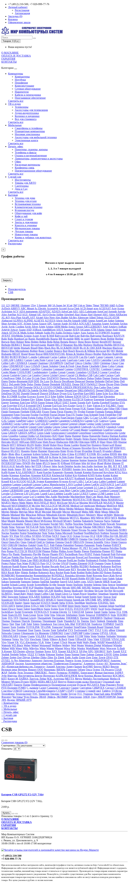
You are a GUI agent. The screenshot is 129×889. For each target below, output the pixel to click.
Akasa (83, 314)
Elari (100, 396)
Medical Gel (76, 505)
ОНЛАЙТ (7, 684)
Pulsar (12, 563)
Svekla (54, 608)
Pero (3, 551)
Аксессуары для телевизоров (31, 110)
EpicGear (25, 402)
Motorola (64, 517)
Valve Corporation (56, 636)
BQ (109, 350)
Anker (111, 320)
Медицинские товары (27, 228)
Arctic (4, 326)
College (5, 369)
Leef (117, 484)
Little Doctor (86, 490)
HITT (13, 445)
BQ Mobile (117, 350)
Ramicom (6, 566)
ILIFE (27, 457)
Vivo (4, 642)
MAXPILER (96, 502)
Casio (81, 360)
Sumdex (93, 605)
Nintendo (66, 530)
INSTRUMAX (106, 460)
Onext (4, 542)
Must (4, 520)
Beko (27, 341)
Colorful (14, 369)
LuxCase (6, 496)
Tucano (46, 630)
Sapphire (54, 581)
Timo (120, 621)
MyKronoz (46, 520)
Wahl (79, 642)
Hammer (76, 435)
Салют (43, 687)
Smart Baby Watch (24, 593)
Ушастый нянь (102, 693)
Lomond (114, 490)
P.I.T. (46, 545)
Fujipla (31, 417)
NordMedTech (92, 533)
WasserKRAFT (113, 642)
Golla (13, 429)
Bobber (34, 350)
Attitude (39, 332)
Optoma (59, 542)
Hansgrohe (95, 435)
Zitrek (61, 657)
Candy (91, 357)
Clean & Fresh (66, 366)
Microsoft (76, 511)
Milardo (5, 514)
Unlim (86, 633)
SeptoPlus (6, 587)
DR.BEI (22, 390)
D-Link (36, 378)
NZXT (55, 536)
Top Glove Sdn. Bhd (64, 624)
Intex (19, 463)
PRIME (15, 560)
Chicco (78, 363)
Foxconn (25, 414)
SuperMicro (37, 608)
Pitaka (119, 551)
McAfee (36, 505)
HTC (123, 448)
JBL (110, 466)
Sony (100, 596)
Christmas (105, 363)
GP (71, 429)
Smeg (122, 593)
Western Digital (93, 645)
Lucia (76, 493)
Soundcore (7, 599)
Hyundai (107, 451)
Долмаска (61, 672)
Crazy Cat (25, 375)
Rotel (89, 575)
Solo (63, 596)
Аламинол (89, 663)
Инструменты (23, 179)
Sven (61, 608)
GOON (48, 429)
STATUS (46, 602)
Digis (117, 384)
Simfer (33, 590)
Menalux (89, 508)
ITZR (38, 466)
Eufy (88, 402)
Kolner (114, 475)
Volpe (48, 642)
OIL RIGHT (121, 536)
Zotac (95, 657)
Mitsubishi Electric (56, 514)
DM (20, 387)
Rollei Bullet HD (94, 572)
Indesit (100, 457)
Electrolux (109, 396)
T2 (69, 611)
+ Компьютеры (9, 703)
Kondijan (6, 478)
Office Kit (108, 536)
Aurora (90, 332)
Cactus (53, 357)
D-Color (26, 378)
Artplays (113, 326)
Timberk (100, 621)
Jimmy (18, 469)
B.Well (50, 335)
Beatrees (95, 338)
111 (3, 305)
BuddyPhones (119, 354)
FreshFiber (111, 414)
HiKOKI (74, 442)
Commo (68, 369)
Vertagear (6, 639)
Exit (54, 405)
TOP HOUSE (83, 624)
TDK (125, 611)
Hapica (105, 435)
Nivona (82, 530)
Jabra (54, 466)
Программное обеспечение (30, 97)
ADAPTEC (44, 311)
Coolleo (53, 372)
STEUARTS (8, 605)
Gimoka (47, 426)
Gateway (104, 420)
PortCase (6, 557)
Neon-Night (99, 523)
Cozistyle (15, 375)
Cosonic (70, 372)
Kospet (54, 478)
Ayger (42, 335)
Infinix (4, 460)
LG (96, 487)
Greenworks (111, 432)
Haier (61, 435)
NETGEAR (32, 527)
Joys (83, 469)
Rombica (117, 572)
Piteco (4, 554)
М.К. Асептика (55, 678)
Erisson (49, 402)
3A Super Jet (59, 305)
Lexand (72, 487)
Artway (14, 329)
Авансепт (36, 660)
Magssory (115, 496)
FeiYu (24, 408)
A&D (112, 305)
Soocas (107, 596)
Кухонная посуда (24, 210)
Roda (67, 572)
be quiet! (85, 338)
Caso (87, 360)
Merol (116, 508)
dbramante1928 (24, 381)
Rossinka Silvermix (75, 575)
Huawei (5, 451)
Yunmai (75, 654)
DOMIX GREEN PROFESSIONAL (73, 387)
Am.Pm (67, 320)
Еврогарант (87, 672)
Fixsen (45, 411)
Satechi (98, 581)
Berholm (6, 344)
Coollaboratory (40, 372)
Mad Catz (91, 496)
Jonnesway (55, 469)
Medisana (101, 505)
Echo (105, 393)
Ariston (50, 326)
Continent (106, 369)
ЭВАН (42, 696)
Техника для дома (25, 198)
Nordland (78, 533)
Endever (88, 399)
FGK (83, 408)
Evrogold (31, 405)
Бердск (98, 666)
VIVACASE (118, 639)
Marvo (14, 502)
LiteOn (75, 490)
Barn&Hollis (43, 338)
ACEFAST (105, 308)
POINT (88, 554)
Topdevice (96, 624)
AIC (39, 314)
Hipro (109, 442)
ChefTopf (69, 363)
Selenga (97, 584)
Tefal (46, 615)
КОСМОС (119, 675)
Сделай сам (14, 176)
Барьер (78, 666)
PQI (111, 557)
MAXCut (73, 502)
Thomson (16, 621)
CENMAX (21, 363)
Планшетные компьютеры (30, 131)
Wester (80, 645)
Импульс (12, 675)
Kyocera (63, 481)
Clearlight (94, 366)
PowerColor (56, 557)
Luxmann (17, 496)
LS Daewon (16, 493)
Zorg (88, 657)
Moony (25, 517)
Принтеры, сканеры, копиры (31, 149)
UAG (105, 630)
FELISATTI (34, 408)
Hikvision (84, 442)
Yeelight (14, 654)
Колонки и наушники (27, 116)
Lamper (121, 481)
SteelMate (79, 602)
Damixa (115, 378)
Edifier (60, 396)
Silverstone (7, 590)
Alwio (59, 320)
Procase (62, 560)
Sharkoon (49, 587)
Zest (19, 657)
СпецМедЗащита (45, 690)
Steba (62, 602)
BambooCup (21, 338)
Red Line (65, 566)
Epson (41, 402)
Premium (118, 557)
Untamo (95, 633)
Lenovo (47, 487)
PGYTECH (20, 551)
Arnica (71, 326)
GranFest (108, 429)
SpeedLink (78, 599)
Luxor (26, 496)
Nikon (109, 527)
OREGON (78, 542)
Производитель (17, 289)
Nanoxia (98, 520)
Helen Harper (89, 439)
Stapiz (26, 602)
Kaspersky (58, 472)
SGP (31, 587)
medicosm (89, 505)
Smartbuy (92, 593)
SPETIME (90, 599)
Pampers (79, 545)
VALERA (40, 636)
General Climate (77, 423)
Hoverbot (86, 448)
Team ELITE (15, 615)
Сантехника (22, 185)
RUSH (65, 578)
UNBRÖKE (56, 633)
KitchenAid (58, 475)
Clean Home (81, 366)
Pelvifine (114, 548)
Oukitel (32, 545)
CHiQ (96, 363)
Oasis (63, 536)
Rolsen (108, 572)
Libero (110, 487)
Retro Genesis (49, 569)
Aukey (76, 332)
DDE (36, 381)
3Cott (69, 305)
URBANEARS (9, 636)
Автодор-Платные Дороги (58, 660)
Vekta (87, 636)
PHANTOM (34, 551)
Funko (56, 417)
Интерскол (49, 675)
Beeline (119, 338)
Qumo (107, 563)
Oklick (19, 539)
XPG (91, 651)
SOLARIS (34, 596)
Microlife (57, 511)
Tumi (53, 630)
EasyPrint (78, 393)
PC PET (83, 548)
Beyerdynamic (38, 344)
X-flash (121, 648)
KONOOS (35, 478)
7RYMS (104, 305)
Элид (94, 696)
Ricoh (11, 572)
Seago (69, 584)
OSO (4, 545)
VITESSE (105, 639)
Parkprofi (29, 548)
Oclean (76, 536)
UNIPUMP (76, 633)
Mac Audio (51, 496)
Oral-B (68, 542)
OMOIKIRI (61, 539)
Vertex (15, 639)
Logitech (104, 490)
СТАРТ (70, 690)
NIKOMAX (98, 527)
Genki (98, 423)
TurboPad (62, 630)
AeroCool (102, 311)
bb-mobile (68, 338)
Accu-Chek (73, 308)
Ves (22, 639)
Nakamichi (87, 520)
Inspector (92, 460)
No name (92, 530)
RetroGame (64, 569)
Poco (81, 554)
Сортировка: (8, 745)
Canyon (118, 357)
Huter (63, 451)
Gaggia (112, 417)
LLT (96, 490)
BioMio (108, 344)
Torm (13, 627)
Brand (24, 354)
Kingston (36, 475)
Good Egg (22, 429)
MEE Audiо (14, 508)
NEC (61, 523)
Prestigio (6, 560)
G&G (86, 417)
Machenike (64, 496)
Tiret (11, 624)
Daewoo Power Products (73, 378)
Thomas (5, 621)
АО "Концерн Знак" (115, 663)
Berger (95, 341)
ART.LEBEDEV (93, 326)
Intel (124, 460)
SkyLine (98, 590)
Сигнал (109, 687)
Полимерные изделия (63, 684)
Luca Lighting (55, 493)
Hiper (103, 442)
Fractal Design (57, 414)
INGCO (26, 460)
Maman (48, 499)
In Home (53, 457)
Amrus (91, 320)
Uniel (67, 633)
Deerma (90, 381)
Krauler (99, 478)
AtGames (85, 329)
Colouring (46, 369)
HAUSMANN (29, 439)
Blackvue (118, 347)
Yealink (5, 654)
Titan (17, 624)
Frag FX (70, 414)
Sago (105, 578)
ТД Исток (116, 690)
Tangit (97, 611)
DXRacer (54, 393)
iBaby (4, 454)
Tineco (5, 624)
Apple (64, 323)
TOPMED (108, 624)
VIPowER (80, 639)
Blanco (5, 350)
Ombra (50, 539)
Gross (4, 435)
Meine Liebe (51, 508)
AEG (75, 311)
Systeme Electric (58, 611)
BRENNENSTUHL (54, 354)
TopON (119, 624)
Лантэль (34, 678)
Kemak (78, 472)
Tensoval (90, 615)
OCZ (92, 536)
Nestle (4, 527)
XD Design (19, 651)
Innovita (44, 460)
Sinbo (40, 590)
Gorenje (64, 429)
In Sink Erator (66, 457)
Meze (31, 511)
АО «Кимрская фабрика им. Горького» (23, 666)
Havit (40, 439)
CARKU (19, 360)
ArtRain (122, 326)
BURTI (14, 357)
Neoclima (78, 523)
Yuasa (67, 654)
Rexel (112, 569)
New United (67, 527)
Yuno (83, 654)
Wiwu (67, 648)
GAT (96, 420)
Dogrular (28, 387)
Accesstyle (52, 308)
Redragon (106, 566)
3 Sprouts (42, 305)
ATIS (93, 329)
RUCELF (45, 578)
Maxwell (6, 505)
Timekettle (111, 621)
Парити (18, 684)
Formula (99, 411)
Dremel (100, 390)
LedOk (95, 484)
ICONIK (91, 454)
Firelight (24, 411)
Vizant (10, 642)
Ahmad (32, 314)
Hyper (77, 451)
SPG (99, 599)
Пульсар (81, 684)
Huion (34, 451)
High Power (49, 442)
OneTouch (121, 539)
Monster (5, 517)
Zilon (50, 657)
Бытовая (13, 195)
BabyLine (74, 335)
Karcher (47, 472)
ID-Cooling (103, 454)
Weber (27, 645)
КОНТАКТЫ (9, 61)
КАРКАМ (62, 675)
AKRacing (121, 314)
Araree (105, 323)
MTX (114, 517)
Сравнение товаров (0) (14, 742)
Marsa (104, 499)
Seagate (61, 584)
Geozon (5, 426)
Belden (35, 341)
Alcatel (39, 317)
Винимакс (50, 669)
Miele (98, 511)
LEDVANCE (107, 484)
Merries (5, 511)
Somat (78, 596)
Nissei (74, 530)
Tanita (104, 611)
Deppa (75, 384)
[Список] (2, 740)
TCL (118, 611)
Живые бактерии (104, 672)
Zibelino (35, 657)
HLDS (30, 445)
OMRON (73, 539)
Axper (35, 335)
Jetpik (11, 469)
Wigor (18, 648)
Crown (62, 375)
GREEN (12, 432)
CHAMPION (56, 363)
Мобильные (15, 125)
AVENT (5, 335)
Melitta (70, 508)
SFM (25, 587)
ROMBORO (8, 575)
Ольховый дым (111, 681)
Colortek (24, 369)
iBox (17, 454)
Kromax (107, 478)
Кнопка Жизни (93, 675)
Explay (72, 405)
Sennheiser (122, 584)
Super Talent (23, 608)
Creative (36, 375)
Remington (28, 569)
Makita (13, 499)
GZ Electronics (43, 435)
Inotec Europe (61, 460)
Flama (53, 411)
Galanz (11, 420)
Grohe (122, 432)
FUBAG (6, 417)
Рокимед (111, 684)
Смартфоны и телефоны (28, 128)
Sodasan (23, 596)
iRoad (100, 463)
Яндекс (11, 699)
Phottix (77, 551)
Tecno (40, 615)
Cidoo (4, 366)
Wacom (72, 642)
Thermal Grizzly (28, 618)
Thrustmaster (49, 621)
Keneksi (87, 472)
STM (48, 605)
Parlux (37, 548)
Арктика (61, 666)
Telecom (60, 615)
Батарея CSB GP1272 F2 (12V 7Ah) (22, 794)
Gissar (64, 426)
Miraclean (31, 514)
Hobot (53, 445)
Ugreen (16, 633)
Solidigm (45, 596)
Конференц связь (24, 167)
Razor (38, 566)
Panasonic (89, 545)
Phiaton (46, 551)
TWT (91, 630)
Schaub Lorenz (18, 584)
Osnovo (122, 542)
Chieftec (87, 363)
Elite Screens (64, 399)
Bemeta (64, 341)
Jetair (4, 469)
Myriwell (58, 520)
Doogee (5, 390)
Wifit (12, 648)
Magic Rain (103, 496)
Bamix (31, 338)
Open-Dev (14, 542)
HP (111, 448)
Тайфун (106, 690)
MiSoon (41, 514)
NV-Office (25, 536)
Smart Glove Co (63, 593)
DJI (15, 387)
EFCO (85, 396)
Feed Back (14, 408)
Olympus (41, 539)
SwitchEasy (7, 611)
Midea (85, 511)
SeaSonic (78, 584)
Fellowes (47, 408)
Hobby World (42, 445)
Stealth (54, 602)
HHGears (24, 442)
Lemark (38, 487)
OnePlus (110, 539)
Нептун (62, 681)
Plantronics (26, 554)
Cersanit (32, 363)
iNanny (79, 457)
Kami (39, 472)
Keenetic (69, 472)
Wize (73, 648)
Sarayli (63, 581)
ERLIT (58, 402)
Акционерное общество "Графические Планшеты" (54, 663)
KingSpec (25, 475)
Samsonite (14, 581)
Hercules (6, 442)
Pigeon (85, 551)
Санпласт (64, 687)
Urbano (23, 636)
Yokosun (50, 654)
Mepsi (98, 508)
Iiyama (19, 457)
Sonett (85, 596)
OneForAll (99, 539)
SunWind (120, 605)
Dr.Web (43, 390)
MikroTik (114, 511)
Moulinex (85, 517)
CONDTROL (81, 369)
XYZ (123, 651)
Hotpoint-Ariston (52, 448)
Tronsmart (21, 630)
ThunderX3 (70, 621)
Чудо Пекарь (31, 696)
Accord (63, 308)
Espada (81, 402)
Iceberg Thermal (50, 454)
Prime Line (26, 560)
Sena (104, 584)
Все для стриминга (25, 119)
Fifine (112, 408)
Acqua (120, 308)
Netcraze (20, 527)
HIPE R (94, 442)
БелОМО (88, 666)
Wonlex (81, 648)
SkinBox (58, 590)
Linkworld (44, 490)
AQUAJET (85, 323)
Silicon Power (117, 587)
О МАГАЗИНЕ (10, 52)
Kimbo (5, 475)
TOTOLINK (33, 627)
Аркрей (50, 666)
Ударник (88, 693)
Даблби (12, 672)
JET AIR (122, 466)
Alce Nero (49, 317)
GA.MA (103, 417)
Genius (90, 423)
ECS (47, 396)
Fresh (101, 414)
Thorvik (25, 621)
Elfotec (39, 399)
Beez (13, 341)
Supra (47, 608)
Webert (35, 645)
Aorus (35, 323)
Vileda (45, 639)
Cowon (5, 375)
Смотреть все (15, 100)
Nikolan (87, 527)
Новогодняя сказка (78, 681)
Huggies (25, 451)
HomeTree (85, 445)
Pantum (107, 545)
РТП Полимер (9, 687)
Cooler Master (8, 372)
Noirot (23, 533)
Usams (31, 636)
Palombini (68, 545)
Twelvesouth (80, 630)
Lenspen (56, 487)
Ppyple (104, 557)
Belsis (56, 341)
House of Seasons (71, 448)
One (90, 539)
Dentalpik (55, 384)
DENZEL (66, 384)
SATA (90, 581)
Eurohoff (105, 402)
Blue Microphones (19, 350)
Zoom (82, 657)
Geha (32, 423)
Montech (15, 517)
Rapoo (23, 566)
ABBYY (15, 308)
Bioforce (88, 344)
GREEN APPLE (27, 432)
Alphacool (6, 320)
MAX (53, 502)
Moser (55, 517)
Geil (37, 423)
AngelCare (101, 320)
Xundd (116, 651)
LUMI (101, 493)
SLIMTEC (7, 593)
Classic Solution (49, 366)
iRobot (107, 463)
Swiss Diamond (113, 608)
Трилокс (55, 693)
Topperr (5, 627)
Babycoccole (62, 335)
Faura (120, 405)
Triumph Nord (111, 627)
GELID (44, 423)
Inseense (74, 460)
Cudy (117, 375)
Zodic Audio (71, 657)
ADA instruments (28, 311)
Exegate (47, 405)
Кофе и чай (21, 216)
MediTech (111, 505)
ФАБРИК (116, 693)
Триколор (43, 693)
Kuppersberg (52, 481)
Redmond (95, 566)
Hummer (42, 451)
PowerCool (82, 557)
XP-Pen (83, 651)
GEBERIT (7, 423)
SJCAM (48, 590)
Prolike (81, 560)
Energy (5, 402)
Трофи (64, 693)
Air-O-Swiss (49, 314)
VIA (26, 639)
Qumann (99, 563)
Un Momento (42, 633)
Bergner (117, 341)
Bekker (20, 341)
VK (17, 642)
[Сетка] (6, 740)
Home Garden (71, 445)
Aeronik (112, 311)
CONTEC (94, 369)
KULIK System (35, 481)
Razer (31, 566)
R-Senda (116, 563)
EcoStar (22, 396)
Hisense (122, 442)
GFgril (13, 426)
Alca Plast (15, 317)
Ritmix (24, 572)
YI (36, 654)
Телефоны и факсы (25, 152)
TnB (23, 624)
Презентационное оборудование (33, 170)
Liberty (118, 487)
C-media (32, 357)
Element (25, 399)
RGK (119, 569)
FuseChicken (68, 417)
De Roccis (55, 381)
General (63, 423)
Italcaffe (20, 466)
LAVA (69, 484)
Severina (17, 587)
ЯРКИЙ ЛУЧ (23, 699)
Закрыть (7, 280)
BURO (5, 357)
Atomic (122, 329)
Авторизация (22, 13)
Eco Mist (113, 393)
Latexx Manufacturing (53, 484)
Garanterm (64, 420)
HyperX (97, 451)
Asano (22, 329)
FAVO (4, 408)
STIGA (35, 605)
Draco (51, 390)
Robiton (33, 572)
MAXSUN (109, 502)
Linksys (34, 490)
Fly (75, 411)
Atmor (108, 329)
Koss (61, 478)
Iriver (93, 463)
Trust (30, 630)
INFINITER (120, 457)
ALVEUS (50, 320)
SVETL (69, 608)
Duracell (34, 393)
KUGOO (21, 481)
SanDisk (44, 581)
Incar (86, 457)
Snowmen (13, 596)
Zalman (90, 654)
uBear (112, 630)
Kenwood (97, 472)
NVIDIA (36, 536)
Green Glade (43, 432)
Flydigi (81, 411)
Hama (68, 435)
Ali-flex (73, 317)
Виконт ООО (35, 669)
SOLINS (55, 596)
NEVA (56, 527)
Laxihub (78, 484)
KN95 (91, 475)
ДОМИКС (74, 672)
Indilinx (108, 457)
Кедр (81, 675)
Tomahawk (46, 624)
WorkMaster (92, 648)
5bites (89, 305)
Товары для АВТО (25, 182)
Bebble (111, 338)
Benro (87, 341)
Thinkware (119, 618)
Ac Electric (40, 308)
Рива (102, 684)
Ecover (40, 396)
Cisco (27, 366)
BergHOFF (106, 341)
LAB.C (80, 481)
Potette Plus (18, 557)
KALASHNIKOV (26, 472)
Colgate (119, 366)
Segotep (88, 584)
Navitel (54, 523)
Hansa (85, 435)
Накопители (22, 91)
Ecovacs (31, 396)
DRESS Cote (111, 390)
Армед (70, 666)
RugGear (56, 578)
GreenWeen (98, 432)
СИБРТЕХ (98, 687)
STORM (62, 605)
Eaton (99, 393)
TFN (15, 618)
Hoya (95, 448)
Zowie (102, 657)
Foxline (35, 414)
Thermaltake (58, 618)
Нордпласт (96, 681)
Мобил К (115, 678)
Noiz (44, 533)
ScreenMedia (42, 584)
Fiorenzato (14, 411)
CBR (122, 360)
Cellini (4, 363)
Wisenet (59, 648)
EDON (78, 396)
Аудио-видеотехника (27, 113)
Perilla (123, 548)
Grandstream (95, 429)
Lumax (93, 493)
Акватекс (115, 660)
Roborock (43, 572)
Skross (67, 590)
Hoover (5, 448)
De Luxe (44, 381)
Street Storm (74, 605)
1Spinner (25, 305)
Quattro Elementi (78, 563)
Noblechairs (111, 530)
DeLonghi (14, 384)
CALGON (72, 357)
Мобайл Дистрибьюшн (96, 678)
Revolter (81, 569)
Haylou (48, 439)
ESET (65, 402)
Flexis (60, 411)
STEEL (70, 602)
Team (4, 615)
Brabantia (6, 354)
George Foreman (111, 423)
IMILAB (43, 457)
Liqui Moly (65, 490)
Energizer (110, 399)
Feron (68, 408)
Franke (79, 414)
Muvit (36, 520)
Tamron (89, 611)
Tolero (36, 624)
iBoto (11, 454)
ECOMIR (12, 396)
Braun (31, 354)
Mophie (47, 517)
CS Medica (81, 375)
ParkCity (6, 548)
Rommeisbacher (24, 575)
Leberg (87, 484)
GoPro (55, 429)
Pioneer (106, 551)
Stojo (54, 605)
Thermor (84, 618)
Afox (4, 314)
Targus (112, 611)
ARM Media (61, 326)
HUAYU (15, 451)
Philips (54, 551)
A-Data (120, 305)
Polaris (96, 554)
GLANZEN (98, 426)
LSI (26, 493)
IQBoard (65, 463)
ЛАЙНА (24, 678)
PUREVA (34, 563)
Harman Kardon (118, 435)
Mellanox (79, 508)
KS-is (13, 481)
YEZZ (30, 654)
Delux (30, 384)
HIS (115, 442)
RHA (4, 572)
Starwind (35, 602)
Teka (52, 615)
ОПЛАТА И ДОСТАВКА (16, 55)
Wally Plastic (90, 642)
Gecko (17, 423)
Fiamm (90, 408)
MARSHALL (115, 499)
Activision (6, 311)
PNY (61, 554)
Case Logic (60, 360)
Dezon (101, 384)
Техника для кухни (26, 201)
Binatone (68, 344)
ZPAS (109, 657)
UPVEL (104, 633)
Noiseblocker (34, 533)
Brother (97, 354)
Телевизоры (21, 107)
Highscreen (62, 442)
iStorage (116, 463)
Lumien (109, 493)
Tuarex (37, 630)
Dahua (90, 378)
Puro (42, 563)
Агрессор (87, 660)
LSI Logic (34, 493)
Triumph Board (95, 627)
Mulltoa (122, 517)
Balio (4, 338)
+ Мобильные (9, 709)
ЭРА (3, 699)
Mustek (11, 520)
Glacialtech (74, 426)
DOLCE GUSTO (43, 387)
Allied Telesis (96, 317)
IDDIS (113, 454)
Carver (49, 360)
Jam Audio (87, 466)
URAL (113, 633)
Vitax (90, 639)
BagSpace (107, 335)
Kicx (124, 472)
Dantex (124, 378)
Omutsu (83, 539)
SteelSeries (91, 602)
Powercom (69, 557)
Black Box (50, 347)
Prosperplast (114, 560)
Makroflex (37, 499)
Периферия (21, 82)
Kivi (75, 475)
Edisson (69, 396)
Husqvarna (54, 451)
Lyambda (40, 496)
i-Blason (116, 451)
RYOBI (90, 578)
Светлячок (86, 687)
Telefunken (72, 615)
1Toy (33, 305)
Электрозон (75, 696)
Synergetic (27, 611)
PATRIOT (55, 548)
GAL (4, 420)
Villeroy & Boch (58, 639)
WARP (101, 642)
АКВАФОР (7, 663)
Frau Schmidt (91, 414)
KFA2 (118, 472)
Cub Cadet (99, 375)
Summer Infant (106, 605)
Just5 (101, 469)
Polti (113, 554)
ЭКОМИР (62, 696)
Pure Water (22, 563)
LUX (117, 493)
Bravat (39, 354)
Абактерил (24, 660)
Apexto (57, 323)
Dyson (63, 393)
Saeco (98, 578)
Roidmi (81, 572)
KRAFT (69, 478)
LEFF (123, 484)
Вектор (115, 666)
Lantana (16, 484)
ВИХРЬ (60, 669)
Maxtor (120, 502)
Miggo (104, 511)
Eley (32, 399)
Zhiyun (26, 657)
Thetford (108, 618)
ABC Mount (27, 308)
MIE (91, 511)
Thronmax (36, 621)
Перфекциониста (41, 684)
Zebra (116, 654)
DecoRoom (68, 381)
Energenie (99, 399)
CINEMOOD (16, 366)
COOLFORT (24, 372)
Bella (50, 341)
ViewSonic (35, 639)
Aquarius (96, 323)
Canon (99, 357)
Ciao (121, 363)
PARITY (116, 545)
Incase (92, 457)
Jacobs (77, 466)
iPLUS (46, 463)
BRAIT (16, 354)
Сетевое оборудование (28, 88)
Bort (65, 350)
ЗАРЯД (119, 672)
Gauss (113, 420)
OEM (99, 536)
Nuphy (5, 536)
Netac (12, 527)
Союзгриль (29, 690)
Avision (28, 335)
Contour (116, 369)
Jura (96, 469)
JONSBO (67, 469)
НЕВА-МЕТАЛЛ (47, 681)
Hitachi (5, 445)
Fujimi (23, 417)
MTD (107, 517)
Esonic (73, 402)
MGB (38, 511)
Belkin (42, 341)
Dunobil (25, 393)
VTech (63, 642)
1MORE (15, 305)
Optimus (50, 542)
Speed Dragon (64, 599)
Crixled (54, 375)
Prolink (103, 560)
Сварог (75, 687)
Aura (83, 332)
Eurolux (114, 402)
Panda (99, 545)
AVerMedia (17, 335)
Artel (105, 326)
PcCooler (94, 548)
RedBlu (75, 566)
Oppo (23, 542)
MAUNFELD (41, 502)
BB (60, 338)
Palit (52, 545)
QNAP (64, 563)
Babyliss (85, 335)
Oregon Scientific (94, 542)
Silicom (105, 587)
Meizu (62, 508)
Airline (59, 314)
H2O (55, 435)
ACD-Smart (86, 308)
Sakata (118, 578)
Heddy (69, 439)
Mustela (20, 520)
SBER (106, 581)
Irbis (83, 463)
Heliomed (103, 439)
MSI (93, 517)
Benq (81, 341)
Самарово (52, 687)
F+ (84, 405)
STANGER (7, 602)
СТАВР (60, 690)
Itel (33, 466)
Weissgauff (45, 645)
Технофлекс (8, 693)
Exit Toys (62, 405)
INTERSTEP (8, 463)
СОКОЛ (17, 690)
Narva (107, 520)
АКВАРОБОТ (101, 660)
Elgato (47, 399)
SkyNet (108, 590)
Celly (12, 363)
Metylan (23, 511)
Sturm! (85, 605)
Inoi (51, 460)
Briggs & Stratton (75, 354)
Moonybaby (35, 517)
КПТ (4, 678)
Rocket (59, 572)
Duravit (44, 393)
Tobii (29, 624)
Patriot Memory (70, 548)
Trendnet (68, 627)
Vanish (70, 636)
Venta (94, 636)
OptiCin (40, 542)
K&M (113, 469)
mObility (108, 514)
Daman (106, 378)
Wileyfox (34, 648)
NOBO (123, 530)
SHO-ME (76, 587)
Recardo (54, 566)
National (115, 520)
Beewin (5, 341)
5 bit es (81, 305)
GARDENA (77, 420)
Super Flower (8, 608)
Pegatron (104, 548)
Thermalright (44, 618)
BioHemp (98, 344)
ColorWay (35, 369)
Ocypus (85, 536)
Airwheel (69, 314)
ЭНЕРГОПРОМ (106, 696)
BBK (77, 338)
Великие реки (9, 669)
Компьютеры (15, 73)
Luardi (43, 493)
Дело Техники (25, 672)
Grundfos (13, 435)
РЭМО (22, 687)
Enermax (14, 402)
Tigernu (85, 621)
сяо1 (98, 690)
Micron (66, 511)
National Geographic (12, 523)
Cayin (115, 360)
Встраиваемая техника (28, 204)
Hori (12, 448)
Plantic (16, 554)
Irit (88, 463)
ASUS (59, 329)
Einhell (94, 396)
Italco (28, 466)
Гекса (89, 669)
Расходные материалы (27, 164)
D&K (18, 378)
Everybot (12, 405)
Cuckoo (109, 375)
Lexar (80, 487)
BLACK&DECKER (67, 347)
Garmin (88, 420)
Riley (17, 572)
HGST (15, 442)
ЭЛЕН (86, 696)
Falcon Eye (99, 405)
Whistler (117, 645)
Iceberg (37, 454)
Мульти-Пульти (20, 681)
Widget (5, 648)
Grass (4, 432)
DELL (4, 384)
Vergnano (121, 636)
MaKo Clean (25, 499)
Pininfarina (95, 551)
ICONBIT (80, 454)
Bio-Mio (78, 344)
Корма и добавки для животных (33, 237)
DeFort (109, 381)
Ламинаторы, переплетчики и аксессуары (39, 158)
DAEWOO (53, 378)
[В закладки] (13, 813)
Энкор (120, 696)
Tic (78, 621)
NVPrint (46, 536)
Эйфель (51, 696)
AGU (25, 314)
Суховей (90, 690)
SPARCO (51, 599)
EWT (39, 405)
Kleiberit (82, 475)
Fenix (55, 408)
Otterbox (22, 545)
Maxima (83, 502)
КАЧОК (72, 675)
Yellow (23, 654)
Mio (23, 514)
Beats (103, 338)
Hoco (60, 445)
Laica (95, 481)
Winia (42, 648)
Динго (52, 672)
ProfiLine (72, 560)
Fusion (78, 417)
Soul (114, 596)
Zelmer (5, 657)
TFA (10, 618)
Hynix (70, 451)
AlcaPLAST (28, 317)
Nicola (78, 527)
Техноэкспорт (24, 693)
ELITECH (77, 399)
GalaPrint (21, 420)
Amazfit (76, 320)
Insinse (83, 460)
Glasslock (111, 426)
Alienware (83, 317)
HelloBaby (114, 439)
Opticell (31, 542)
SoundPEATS (37, 599)
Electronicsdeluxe (10, 399)
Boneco (58, 350)
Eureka (95, 402)
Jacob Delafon (65, 466)
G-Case (94, 417)
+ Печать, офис (10, 712)
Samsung (26, 581)
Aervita (121, 311)
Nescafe (110, 523)
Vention (101, 636)
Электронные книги (26, 140)
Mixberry (91, 514)
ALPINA (18, 320)
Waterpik (6, 645)
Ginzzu (56, 426)
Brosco (89, 354)
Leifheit (30, 487)
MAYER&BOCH (21, 505)
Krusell (5, 481)
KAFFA (121, 469)
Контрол (107, 675)
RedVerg (116, 566)
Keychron (108, 472)
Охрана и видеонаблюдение (31, 155)
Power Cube (31, 557)
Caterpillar (106, 360)
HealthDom (58, 439)
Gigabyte (23, 426)
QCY (49, 563)
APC (49, 323)
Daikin (98, 378)
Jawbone (98, 466)
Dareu (4, 381)
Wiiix (25, 648)
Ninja (57, 530)
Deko (116, 381)
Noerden (14, 533)
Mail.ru (5, 499)
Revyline (91, 569)
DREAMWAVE (86, 390)
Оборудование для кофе (28, 213)
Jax (105, 466)
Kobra (98, 475)
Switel (18, 611)
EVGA (21, 405)
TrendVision (80, 627)
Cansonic (109, 357)
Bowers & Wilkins (85, 350)
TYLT (98, 630)
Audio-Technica (63, 332)
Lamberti (111, 481)
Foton (17, 414)
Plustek (54, 554)
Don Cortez (113, 387)
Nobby (101, 530)
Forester (90, 411)
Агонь (77, 660)
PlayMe (37, 554)
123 (8, 305)
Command (58, 369)
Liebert (5, 490)
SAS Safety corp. (77, 581)
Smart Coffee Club (44, 593)
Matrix (29, 502)
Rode (73, 572)
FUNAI (48, 417)
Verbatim (111, 636)
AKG (105, 314)
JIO (24, 469)
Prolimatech (92, 560)
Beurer (26, 344)
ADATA (56, 311)
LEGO (5, 487)
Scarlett (5, 584)
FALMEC (111, 405)
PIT (113, 551)
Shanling (39, 587)
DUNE (16, 393)
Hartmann (14, 439)
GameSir (53, 420)
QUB (91, 563)
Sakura (5, 581)
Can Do (83, 357)
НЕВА (33, 681)
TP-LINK (45, 627)
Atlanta (100, 329)
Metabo (14, 511)
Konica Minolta (20, 478)
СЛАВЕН (120, 687)
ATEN (75, 329)
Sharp (58, 587)
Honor (118, 445)
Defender (100, 381)
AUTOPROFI (102, 332)
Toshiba (21, 627)
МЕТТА (69, 678)
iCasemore (26, 454)
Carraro (28, 360)
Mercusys (107, 508)
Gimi (40, 426)
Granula (117, 429)
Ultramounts (27, 633)
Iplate (39, 463)
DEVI (83, 384)
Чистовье (17, 696)
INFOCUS (15, 460)
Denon (45, 384)
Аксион (19, 663)
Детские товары (24, 231)
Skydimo (89, 590)
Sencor (111, 584)
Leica (22, 487)
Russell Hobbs (77, 578)
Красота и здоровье (26, 225)
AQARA (73, 323)
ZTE (115, 657)
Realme (46, 566)
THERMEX (72, 618)
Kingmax (14, 475)
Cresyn (45, 375)
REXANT (102, 569)
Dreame (59, 390)
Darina (12, 381)
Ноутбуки (20, 79)
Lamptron (6, 484)
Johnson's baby (40, 469)
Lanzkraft (27, 484)
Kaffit (4, 472)
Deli (122, 381)
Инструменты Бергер (30, 675)
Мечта (78, 678)
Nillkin (13, 530)
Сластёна (6, 690)
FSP (119, 414)
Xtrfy (109, 651)
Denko (37, 384)
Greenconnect (58, 432)
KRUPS (117, 478)
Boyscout (101, 350)
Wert (73, 645)
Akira (112, 314)
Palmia (58, 545)
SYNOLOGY (41, 611)
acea (96, 308)
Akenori (97, 314)
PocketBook (71, 554)
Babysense (96, 335)
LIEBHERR (16, 490)
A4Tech (5, 308)
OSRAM (12, 545)
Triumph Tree (8, 630)
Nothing (104, 533)
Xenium (39, 651)
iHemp (11, 457)
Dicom (109, 384)
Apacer (43, 323)
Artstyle (5, 329)
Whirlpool (107, 645)
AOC (20, 323)
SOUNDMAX (21, 599)
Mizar (100, 514)
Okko (12, 539)
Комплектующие (24, 85)
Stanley (19, 602)
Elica (54, 399)
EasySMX (89, 393)
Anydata (11, 323)
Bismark (25, 347)
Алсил (99, 663)
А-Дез (14, 660)
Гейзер (81, 669)
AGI (19, 314)
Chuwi (114, 363)
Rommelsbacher (42, 575)
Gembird (54, 423)
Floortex (68, 411)
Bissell (34, 347)
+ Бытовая (7, 718)
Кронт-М (13, 678)
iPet (33, 463)
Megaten (39, 508)
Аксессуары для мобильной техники (36, 137)
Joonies (77, 469)
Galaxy (30, 420)
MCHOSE (64, 505)
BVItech (23, 357)
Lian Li (102, 487)
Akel (90, 314)
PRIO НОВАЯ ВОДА (45, 560)
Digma (124, 384)
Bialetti (51, 344)
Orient (114, 542)
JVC (107, 469)
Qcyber (56, 563)
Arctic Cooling (16, 326)
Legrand (13, 487)
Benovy (73, 341)
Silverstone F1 (21, 590)
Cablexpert (44, 357)
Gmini (120, 426)
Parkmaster (17, 548)
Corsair (62, 372)
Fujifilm (15, 417)
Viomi (71, 639)
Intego (118, 460)
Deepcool (80, 381)
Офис (18, 161)
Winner (50, 648)
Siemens (96, 587)
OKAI (4, 539)
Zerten (13, 657)
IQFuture (76, 463)
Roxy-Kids (109, 575)
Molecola (119, 514)
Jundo (90, 469)
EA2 (69, 393)
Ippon (54, 463)
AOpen (27, 323)
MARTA (6, 502)
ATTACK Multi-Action (21, 332)
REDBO (84, 566)
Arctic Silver (31, 326)
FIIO (118, 408)
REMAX (6, 569)
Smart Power (80, 593)
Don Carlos (100, 387)
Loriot (122, 490)
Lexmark (88, 487)
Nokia (51, 533)
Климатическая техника (28, 207)
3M (75, 305)
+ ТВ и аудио (8, 706)
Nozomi (114, 533)
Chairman (42, 363)
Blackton (107, 347)
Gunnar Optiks (27, 435)
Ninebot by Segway (27, 530)
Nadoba (77, 520)
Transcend (57, 627)
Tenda (81, 615)
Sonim (93, 596)
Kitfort (68, 475)
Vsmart (55, 642)
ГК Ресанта (107, 669)
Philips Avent (66, 551)
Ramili (15, 566)
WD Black (17, 645)
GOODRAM (36, 429)
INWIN (26, 463)
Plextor (46, 554)
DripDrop (6, 393)
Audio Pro (49, 332)
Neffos (68, 523)
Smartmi (113, 593)
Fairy (89, 405)
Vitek (96, 639)
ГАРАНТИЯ (8, 58)
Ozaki (40, 545)
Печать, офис (15, 146)
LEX (64, 487)
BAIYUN (119, 335)
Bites (41, 347)
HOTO (38, 448)
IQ (58, 463)
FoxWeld (44, 414)
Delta (23, 384)
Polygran (121, 554)
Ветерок (22, 669)
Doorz (13, 390)
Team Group (29, 615)
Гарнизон (71, 669)
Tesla (113, 615)
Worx (102, 648)
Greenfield (72, 432)
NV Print (14, 536)
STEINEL (103, 602)
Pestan (10, 551)
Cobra (111, 366)
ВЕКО (106, 666)
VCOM (79, 636)
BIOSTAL (118, 344)
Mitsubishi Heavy (76, 514)
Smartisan (103, 593)
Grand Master (80, 429)
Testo (4, 618)
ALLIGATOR (111, 317)
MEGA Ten (28, 508)
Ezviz (79, 405)
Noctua (5, 533)
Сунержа (80, 690)
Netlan (49, 527)
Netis (42, 527)
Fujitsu (39, 417)
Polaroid (105, 554)
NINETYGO (46, 530)
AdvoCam (66, 311)
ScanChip (115, 581)
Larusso (37, 484)
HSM (117, 448)
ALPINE (28, 320)
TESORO (122, 615)
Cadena (62, 357)
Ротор (120, 684)
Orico (107, 542)
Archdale (114, 323)
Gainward (122, 417)
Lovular (5, 493)
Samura (35, 581)
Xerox (47, 651)
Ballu (10, 338)
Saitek (111, 578)
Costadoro (81, 372)
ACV (16, 311)
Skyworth (118, 590)
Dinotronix (7, 387)
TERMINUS (103, 615)
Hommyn (97, 445)
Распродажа (15, 243)
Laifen (102, 481)
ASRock (36, 329)
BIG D (59, 344)
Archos (123, 323)
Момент (6, 681)
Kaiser (11, 472)
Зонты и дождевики (26, 222)
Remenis (16, 569)
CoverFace (114, 372)
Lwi (32, 496)
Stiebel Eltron (23, 605)
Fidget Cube (101, 408)
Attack (4, 332)
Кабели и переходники (28, 94)
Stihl (41, 605)
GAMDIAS (41, 420)
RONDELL (58, 575)
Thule (60, 621)
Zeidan (123, 654)
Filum (124, 408)
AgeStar (11, 314)
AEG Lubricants (88, 311)
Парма (26, 684)
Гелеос (96, 669)
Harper (5, 439)
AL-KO (5, 317)
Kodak (106, 475)
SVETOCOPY (82, 608)
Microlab (46, 511)
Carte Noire (39, 360)
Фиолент (6, 696)
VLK (41, 642)
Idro (120, 454)
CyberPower (8, 378)
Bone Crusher (45, 350)
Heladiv (77, 439)
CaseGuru (72, 360)
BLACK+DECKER (91, 347)
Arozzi (79, 326)
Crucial (70, 375)
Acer (114, 308)
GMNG (5, 429)
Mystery (67, 520)
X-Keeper (6, 651)
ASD (29, 329)
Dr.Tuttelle (33, 390)
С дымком (32, 687)
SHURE (86, 587)
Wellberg (56, 645)
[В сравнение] (16, 813)
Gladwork (86, 426)
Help (123, 439)
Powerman (94, 557)
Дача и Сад (21, 188)
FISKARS (35, 411)
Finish (4, 411)
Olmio (27, 539)
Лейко (42, 678)
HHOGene (36, 442)
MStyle (100, 517)
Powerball (44, 557)
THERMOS (96, 618)
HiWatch (21, 445)
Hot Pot (30, 448)
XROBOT (100, 651)
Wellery (66, 645)
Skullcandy (77, 590)
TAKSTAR (78, 611)
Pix (10, 554)
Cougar (104, 372)
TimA (93, 621)
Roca (52, 572)
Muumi (29, 520)
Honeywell (108, 445)
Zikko (43, 657)
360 (50, 305)
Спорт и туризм (24, 219)
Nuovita (123, 533)
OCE (69, 536)
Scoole (30, 584)
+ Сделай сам (9, 715)
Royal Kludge (15, 578)
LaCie (88, 481)
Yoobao (60, 654)
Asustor (68, 329)
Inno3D (35, 460)
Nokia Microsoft (64, 533)
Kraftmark (79, 478)
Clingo (103, 366)
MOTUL (74, 517)
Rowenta (97, 575)
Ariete (42, 326)
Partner (46, 548)
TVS (70, 630)
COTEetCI (93, 372)
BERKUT (16, 344)
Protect (5, 563)
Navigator (44, 523)
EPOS (34, 402)
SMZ (4, 596)
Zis (55, 657)
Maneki (57, 499)
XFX (54, 651)
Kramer (90, 478)
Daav (43, 378)
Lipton (54, 490)
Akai (77, 314)
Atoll (115, 329)
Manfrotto (66, 499)
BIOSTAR (7, 347)
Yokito (41, 654)
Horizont (20, 448)
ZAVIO (108, 654)
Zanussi (99, 654)
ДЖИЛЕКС (41, 672)
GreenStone (84, 432)
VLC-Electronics (28, 642)
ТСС (79, 693)
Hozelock (104, 448)
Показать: (6, 748)
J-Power (46, 466)
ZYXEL (5, 660)
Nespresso (121, 523)
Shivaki (66, 587)
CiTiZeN (35, 366)
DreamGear (70, 390)
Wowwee (111, 648)
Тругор (72, 693)
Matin (22, 502)
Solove (70, 596)
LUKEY (84, 493)
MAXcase (62, 502)
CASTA (95, 360)
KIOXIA (46, 475)
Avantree (115, 332)
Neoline (88, 523)
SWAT (94, 608)
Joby (29, 469)
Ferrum (76, 408)
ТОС (35, 693)
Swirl (101, 608)
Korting (45, 478)
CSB (10, 292)
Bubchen (107, 354)
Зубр (4, 675)
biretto (17, 347)
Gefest (24, 423)
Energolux (121, 399)
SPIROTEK (109, 599)
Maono (96, 499)
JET (115, 466)
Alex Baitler (61, 317)
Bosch (71, 350)
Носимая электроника (27, 134)
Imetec (34, 457)
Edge (53, 396)
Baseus (54, 338)
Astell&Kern (49, 329)
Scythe (52, 584)
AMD (84, 320)
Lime (26, 490)
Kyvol (72, 481)
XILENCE (72, 651)
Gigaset (33, 426)
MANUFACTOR (82, 499)
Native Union (31, 523)
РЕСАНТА (93, 684)
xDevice (30, 651)
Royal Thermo (31, 578)
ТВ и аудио (14, 104)
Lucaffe (68, 493)
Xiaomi (62, 651)
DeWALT (92, 384)
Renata (38, 569)
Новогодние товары (26, 234)
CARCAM (7, 360)
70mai (96, 305)
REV (73, 569)
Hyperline (87, 451)
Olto (33, 539)
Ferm (61, 408)
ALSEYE (39, 320)
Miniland (15, 514)
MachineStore (77, 496)
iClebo (63, 454)
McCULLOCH (49, 505)
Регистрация (22, 10)
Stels (112, 602)
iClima (70, 454)
